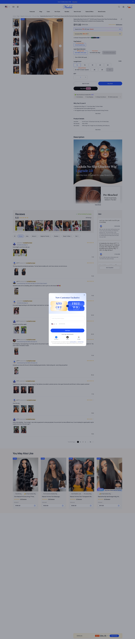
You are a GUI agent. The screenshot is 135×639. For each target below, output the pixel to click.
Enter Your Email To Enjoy (57, 318)
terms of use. (81, 342)
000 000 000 (62, 323)
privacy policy (73, 342)
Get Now (67, 330)
